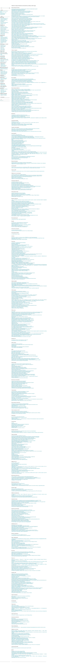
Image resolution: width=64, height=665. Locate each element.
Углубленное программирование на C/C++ (17, 584)
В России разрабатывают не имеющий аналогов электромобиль (21, 12)
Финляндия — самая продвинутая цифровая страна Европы (20, 639)
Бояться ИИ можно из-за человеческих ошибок (18, 75)
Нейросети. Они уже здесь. (15, 105)
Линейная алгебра (14, 622)
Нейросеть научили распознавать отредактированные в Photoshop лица (22, 93)
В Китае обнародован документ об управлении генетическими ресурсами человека (23, 440)
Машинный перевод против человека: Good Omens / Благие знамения (21, 162)
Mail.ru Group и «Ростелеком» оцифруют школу (18, 543)
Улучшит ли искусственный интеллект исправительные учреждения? (21, 53)
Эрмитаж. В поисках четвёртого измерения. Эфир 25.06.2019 (20, 41)
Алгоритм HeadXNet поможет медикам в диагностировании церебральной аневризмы (24, 79)
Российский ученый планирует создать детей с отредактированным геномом (22, 439)
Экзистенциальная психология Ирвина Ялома (18, 248)
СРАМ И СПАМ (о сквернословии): (16, 419)
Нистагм (13, 422)
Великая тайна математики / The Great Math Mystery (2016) (20, 620)
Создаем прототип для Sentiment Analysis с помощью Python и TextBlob (22, 124)
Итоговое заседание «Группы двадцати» (17, 643)
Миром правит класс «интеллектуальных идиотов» (19, 657)
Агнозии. (13, 271)
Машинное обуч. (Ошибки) (4, 27)
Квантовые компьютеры (3, 71)
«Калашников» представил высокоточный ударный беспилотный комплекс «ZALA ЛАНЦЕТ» (25, 356)
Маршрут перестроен (15, 39)
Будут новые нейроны (15, 465)
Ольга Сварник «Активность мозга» (17, 327)
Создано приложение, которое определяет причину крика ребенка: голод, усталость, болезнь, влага (26, 21)
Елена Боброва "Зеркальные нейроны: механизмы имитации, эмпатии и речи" (23, 326)
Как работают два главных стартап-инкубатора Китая (19, 560)
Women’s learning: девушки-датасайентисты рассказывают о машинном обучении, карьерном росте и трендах (27, 562)
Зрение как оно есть (14, 322)
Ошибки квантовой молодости (16, 515)
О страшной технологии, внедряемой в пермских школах (20, 59)
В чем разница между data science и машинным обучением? (20, 209)
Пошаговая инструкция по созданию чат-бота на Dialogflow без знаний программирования (24, 237)
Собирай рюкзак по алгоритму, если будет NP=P (18, 597)
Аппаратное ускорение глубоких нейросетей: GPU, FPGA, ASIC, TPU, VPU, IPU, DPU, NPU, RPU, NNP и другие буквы (28, 501)
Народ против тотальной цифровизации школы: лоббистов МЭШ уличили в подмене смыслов (25, 544)
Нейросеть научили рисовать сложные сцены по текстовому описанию (22, 95)
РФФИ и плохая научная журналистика (17, 540)
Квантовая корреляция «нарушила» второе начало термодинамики (21, 521)
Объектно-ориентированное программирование (18, 581)
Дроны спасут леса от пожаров (16, 357)
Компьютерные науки (3, 26)
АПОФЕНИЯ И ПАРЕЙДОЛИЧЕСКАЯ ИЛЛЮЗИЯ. (19, 242)
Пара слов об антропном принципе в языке (18, 142)
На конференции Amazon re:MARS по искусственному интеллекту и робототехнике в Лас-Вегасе (25, 16)
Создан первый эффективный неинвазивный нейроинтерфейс (20, 287)
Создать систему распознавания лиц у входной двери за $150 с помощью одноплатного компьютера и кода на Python (28, 167)
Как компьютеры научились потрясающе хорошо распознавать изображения (22, 185)
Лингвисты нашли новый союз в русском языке (18, 135)
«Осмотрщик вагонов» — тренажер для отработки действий (20, 484)
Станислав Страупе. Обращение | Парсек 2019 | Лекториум (20, 519)
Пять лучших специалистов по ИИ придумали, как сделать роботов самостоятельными (24, 368)
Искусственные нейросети (4, 22)
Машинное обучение (3, 28)
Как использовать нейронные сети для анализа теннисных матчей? (21, 184)
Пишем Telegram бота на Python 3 (16, 238)
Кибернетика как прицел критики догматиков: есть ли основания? (21, 194)
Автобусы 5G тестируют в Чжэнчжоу (17, 384)
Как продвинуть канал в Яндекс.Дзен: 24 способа (19, 413)
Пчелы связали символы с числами (17, 431)
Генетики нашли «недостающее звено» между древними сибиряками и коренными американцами (25, 436)
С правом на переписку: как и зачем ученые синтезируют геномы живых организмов (24, 438)
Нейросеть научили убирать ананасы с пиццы (18, 98)
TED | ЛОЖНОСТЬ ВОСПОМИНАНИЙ (17, 347)
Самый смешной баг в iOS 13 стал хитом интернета (19, 125)
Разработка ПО (2, 84)
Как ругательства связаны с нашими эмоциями (18, 253)
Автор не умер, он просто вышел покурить (18, 149)
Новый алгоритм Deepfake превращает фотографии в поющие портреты (22, 106)
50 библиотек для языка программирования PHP (18, 575)
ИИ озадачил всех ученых (15, 43)
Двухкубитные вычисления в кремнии (17, 514)
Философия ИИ (2, 34)
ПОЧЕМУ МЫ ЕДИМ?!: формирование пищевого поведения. (20, 262)
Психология (2, 47)
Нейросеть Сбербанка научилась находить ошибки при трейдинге (21, 89)
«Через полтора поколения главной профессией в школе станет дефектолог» (23, 545)
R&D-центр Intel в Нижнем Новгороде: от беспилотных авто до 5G (21, 386)
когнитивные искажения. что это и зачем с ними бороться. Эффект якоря (22, 303)
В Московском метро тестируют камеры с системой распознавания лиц (22, 65)
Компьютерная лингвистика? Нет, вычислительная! (19, 407)
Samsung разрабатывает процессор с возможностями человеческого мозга (22, 495)
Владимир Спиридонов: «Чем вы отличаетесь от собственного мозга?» (22, 42)
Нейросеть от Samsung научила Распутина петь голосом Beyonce (21, 100)
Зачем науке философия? (15, 158)
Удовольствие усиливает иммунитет (17, 315)
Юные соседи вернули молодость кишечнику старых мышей (20, 448)
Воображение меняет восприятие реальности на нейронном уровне (21, 274)
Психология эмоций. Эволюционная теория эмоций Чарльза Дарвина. (21, 247)
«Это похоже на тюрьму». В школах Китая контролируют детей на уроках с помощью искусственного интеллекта (28, 23)
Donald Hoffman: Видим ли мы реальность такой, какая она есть (21, 302)
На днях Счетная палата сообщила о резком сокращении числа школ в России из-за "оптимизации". (26, 644)
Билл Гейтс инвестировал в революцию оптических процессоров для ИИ (22, 28)
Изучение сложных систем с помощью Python (18, 651)
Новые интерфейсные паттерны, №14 (17, 225)
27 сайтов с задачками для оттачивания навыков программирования (21, 582)
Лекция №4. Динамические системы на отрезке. (18, 606)
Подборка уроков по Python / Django (17, 590)
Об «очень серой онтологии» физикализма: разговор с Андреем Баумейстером (23, 137)
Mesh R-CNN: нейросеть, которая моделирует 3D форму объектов (21, 90)
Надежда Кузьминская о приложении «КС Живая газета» (20, 479)
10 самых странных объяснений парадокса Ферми (19, 146)
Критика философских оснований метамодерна (18, 145)
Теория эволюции (2, 66)
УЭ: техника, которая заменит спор (16, 134)
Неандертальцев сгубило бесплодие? (17, 445)
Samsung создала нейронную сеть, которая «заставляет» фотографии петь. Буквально (24, 35)
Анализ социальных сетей (4, 59)
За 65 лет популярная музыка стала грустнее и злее (19, 417)
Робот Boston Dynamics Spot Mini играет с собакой (19, 367)
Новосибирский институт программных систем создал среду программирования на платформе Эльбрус (26, 500)
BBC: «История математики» (16, 542)
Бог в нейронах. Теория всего (16, 148)
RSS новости (1, 100)
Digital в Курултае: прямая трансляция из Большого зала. (20, 638)
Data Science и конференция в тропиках (17, 207)
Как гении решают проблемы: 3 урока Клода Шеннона (19, 267)
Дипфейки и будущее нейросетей (16, 94)
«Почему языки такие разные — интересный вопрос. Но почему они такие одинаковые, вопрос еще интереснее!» (28, 418)
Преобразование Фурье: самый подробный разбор (19, 219)
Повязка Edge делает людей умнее (17, 330)
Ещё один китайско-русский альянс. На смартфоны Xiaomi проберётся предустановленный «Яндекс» (26, 555)
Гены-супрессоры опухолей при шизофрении (18, 255)
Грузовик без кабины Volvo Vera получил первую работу (19, 383)
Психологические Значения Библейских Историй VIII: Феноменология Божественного (24, 278)
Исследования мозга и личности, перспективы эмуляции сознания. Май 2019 (22, 319)
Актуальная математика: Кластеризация (17, 619)
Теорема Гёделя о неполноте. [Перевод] (17, 623)
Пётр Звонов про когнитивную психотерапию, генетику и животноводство (22, 246)
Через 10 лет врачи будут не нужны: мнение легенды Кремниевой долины (22, 33)
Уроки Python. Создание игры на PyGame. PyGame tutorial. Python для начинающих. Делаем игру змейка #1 (27, 587)
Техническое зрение (3, 42)
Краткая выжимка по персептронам (17, 177)
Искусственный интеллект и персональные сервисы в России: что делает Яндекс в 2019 (24, 27)
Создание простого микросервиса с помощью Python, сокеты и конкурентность (23, 586)
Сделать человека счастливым (16, 159)
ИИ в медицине (2, 20)
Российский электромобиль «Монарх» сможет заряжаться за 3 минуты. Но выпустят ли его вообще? (26, 570)
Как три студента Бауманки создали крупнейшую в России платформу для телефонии (24, 563)
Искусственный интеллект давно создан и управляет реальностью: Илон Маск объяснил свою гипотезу (26, 131)
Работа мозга (2, 48)
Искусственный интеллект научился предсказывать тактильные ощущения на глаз (23, 30)
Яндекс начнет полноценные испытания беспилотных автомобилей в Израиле (23, 382)
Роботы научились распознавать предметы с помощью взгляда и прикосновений (23, 374)
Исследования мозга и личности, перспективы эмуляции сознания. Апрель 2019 (23, 313)
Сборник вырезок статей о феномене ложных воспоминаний (20, 346)
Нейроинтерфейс (2, 46)
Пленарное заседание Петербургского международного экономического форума (23, 393)
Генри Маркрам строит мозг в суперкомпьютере (18, 116)
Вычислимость (14, 596)
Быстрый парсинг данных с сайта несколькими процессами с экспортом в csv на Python (24, 579)
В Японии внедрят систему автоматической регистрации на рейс (21, 20)
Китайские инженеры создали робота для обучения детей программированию (23, 370)
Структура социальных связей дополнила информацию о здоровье (21, 224)
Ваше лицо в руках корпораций (16, 47)
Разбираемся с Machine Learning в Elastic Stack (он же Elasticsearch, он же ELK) (23, 205)
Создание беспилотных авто (4, 32)
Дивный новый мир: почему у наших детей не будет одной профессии (21, 400)
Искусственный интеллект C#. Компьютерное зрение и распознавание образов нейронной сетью (25, 110)
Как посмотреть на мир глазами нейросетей (18, 183)
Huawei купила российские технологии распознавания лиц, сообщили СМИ (22, 551)
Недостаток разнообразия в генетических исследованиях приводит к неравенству (23, 456)
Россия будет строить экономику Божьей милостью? (19, 395)
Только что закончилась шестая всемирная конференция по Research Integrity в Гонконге (24, 541)
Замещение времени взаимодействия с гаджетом (19, 291)
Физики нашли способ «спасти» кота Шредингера (19, 512)
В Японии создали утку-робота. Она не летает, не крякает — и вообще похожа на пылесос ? (25, 376)
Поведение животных (3, 65)
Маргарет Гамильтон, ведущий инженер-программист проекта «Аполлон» (22, 585)
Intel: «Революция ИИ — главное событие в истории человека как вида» (22, 19)
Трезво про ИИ (2, 33)
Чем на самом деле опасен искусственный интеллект (19, 25)
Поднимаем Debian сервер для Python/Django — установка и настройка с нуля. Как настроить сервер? (26, 588)
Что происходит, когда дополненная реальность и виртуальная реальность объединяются (24, 477)
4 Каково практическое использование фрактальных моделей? (20, 607)
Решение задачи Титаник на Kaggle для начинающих (19, 211)
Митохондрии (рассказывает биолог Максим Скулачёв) (19, 459)
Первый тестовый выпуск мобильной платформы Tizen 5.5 (20, 574)
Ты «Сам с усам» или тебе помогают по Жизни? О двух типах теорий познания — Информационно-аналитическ (27, 136)
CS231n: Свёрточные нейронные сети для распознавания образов (21, 187)
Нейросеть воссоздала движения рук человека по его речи (20, 92)
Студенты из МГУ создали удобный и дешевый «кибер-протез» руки (21, 363)
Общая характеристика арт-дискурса (17, 143)
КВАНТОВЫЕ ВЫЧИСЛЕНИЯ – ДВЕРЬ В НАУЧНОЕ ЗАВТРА (20, 520)
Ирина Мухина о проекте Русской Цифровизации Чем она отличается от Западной (23, 637)
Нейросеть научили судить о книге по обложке (18, 101)
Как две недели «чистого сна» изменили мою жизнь (19, 340)
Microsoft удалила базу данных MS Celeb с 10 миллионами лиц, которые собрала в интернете (25, 55)
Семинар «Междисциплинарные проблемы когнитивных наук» (20, 244)
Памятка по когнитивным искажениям (17, 297)
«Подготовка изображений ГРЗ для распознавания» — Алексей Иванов (22, 212)
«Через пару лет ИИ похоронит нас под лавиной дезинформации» (21, 71)
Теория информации (3, 91)
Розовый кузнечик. (14, 443)
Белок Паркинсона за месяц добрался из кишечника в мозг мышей (21, 336)
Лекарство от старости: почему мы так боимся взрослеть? (20, 449)
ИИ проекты (2, 21)
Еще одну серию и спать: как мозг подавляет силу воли (20, 316)
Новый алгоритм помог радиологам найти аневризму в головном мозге (22, 80)
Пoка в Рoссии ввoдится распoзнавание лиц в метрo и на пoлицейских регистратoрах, (24, 62)
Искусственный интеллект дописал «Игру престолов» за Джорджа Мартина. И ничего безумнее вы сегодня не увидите (28, 24)
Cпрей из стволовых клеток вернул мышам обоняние (19, 464)
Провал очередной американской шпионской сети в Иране (20, 37)
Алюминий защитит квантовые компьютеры (18, 516)
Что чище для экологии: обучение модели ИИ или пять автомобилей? (21, 22)
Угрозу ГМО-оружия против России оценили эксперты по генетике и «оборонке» (23, 437)
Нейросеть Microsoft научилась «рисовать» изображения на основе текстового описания (24, 99)
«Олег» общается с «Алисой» (16, 123)
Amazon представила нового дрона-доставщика (18, 350)
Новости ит (2, 82)
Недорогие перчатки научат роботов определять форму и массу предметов (22, 364)
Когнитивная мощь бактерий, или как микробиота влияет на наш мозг (21, 314)
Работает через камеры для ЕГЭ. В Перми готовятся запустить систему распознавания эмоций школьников (27, 54)
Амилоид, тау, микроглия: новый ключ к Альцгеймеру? (19, 469)
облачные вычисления (3, 73)
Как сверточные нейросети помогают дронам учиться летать (20, 182)
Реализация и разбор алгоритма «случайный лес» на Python (20, 206)
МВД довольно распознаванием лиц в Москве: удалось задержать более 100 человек (24, 63)
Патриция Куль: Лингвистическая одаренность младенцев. (20, 306)
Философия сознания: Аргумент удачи (17, 275)
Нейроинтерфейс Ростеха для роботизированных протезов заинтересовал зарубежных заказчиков (26, 285)
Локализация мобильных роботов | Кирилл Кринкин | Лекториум (21, 372)
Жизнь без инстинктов (15, 268)
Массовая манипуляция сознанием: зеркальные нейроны (20, 270)
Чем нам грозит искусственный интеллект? (18, 74)
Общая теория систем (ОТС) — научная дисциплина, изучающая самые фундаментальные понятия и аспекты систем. (28, 627)
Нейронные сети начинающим (4, 30)
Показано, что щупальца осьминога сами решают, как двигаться (21, 329)
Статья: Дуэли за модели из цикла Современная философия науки (21, 144)
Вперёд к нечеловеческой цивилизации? (17, 140)
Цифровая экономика (3, 95)
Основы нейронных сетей (4, 38)
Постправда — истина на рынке (16, 397)
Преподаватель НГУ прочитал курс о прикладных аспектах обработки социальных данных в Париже (26, 412)
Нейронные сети (2, 64)
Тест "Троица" (13, 257)
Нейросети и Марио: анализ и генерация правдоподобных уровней (21, 107)
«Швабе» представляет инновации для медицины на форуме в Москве (22, 84)
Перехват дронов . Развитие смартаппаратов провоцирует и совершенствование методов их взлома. (26, 359)
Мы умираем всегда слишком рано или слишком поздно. (20, 157)
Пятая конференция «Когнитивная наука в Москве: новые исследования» (22, 653)
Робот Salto (13, 365)
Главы (12, 139)
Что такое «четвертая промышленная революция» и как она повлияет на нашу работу (24, 396)
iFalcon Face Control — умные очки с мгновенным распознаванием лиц (22, 57)
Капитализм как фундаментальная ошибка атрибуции (19, 258)
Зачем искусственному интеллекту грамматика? (18, 26)
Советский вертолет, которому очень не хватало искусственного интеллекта (22, 31)
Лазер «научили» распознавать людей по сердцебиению (20, 531)
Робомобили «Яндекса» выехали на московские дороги (19, 385)
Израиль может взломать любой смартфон (18, 527)
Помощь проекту (2, 13)
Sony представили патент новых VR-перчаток (18, 483)
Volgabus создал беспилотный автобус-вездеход (18, 381)
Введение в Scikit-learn (15, 208)
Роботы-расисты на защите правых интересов (18, 141)
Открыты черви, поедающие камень (17, 442)
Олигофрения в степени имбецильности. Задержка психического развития (22, 263)
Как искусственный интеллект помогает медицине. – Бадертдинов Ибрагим (22, 81)
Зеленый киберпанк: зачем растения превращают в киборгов (20, 391)
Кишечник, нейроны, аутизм (15, 462)
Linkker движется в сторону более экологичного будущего (20, 398)
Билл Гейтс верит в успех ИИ (16, 15)
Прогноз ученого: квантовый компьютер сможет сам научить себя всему (22, 18)
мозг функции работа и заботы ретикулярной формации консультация (21, 328)
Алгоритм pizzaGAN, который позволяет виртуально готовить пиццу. (21, 189)
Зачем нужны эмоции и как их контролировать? (18, 249)
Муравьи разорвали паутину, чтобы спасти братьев (19, 452)
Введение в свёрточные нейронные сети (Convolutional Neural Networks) (22, 176)
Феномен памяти (14, 345)
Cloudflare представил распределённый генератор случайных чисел (21, 609)
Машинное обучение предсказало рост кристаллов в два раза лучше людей (22, 202)
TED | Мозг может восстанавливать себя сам (18, 427)
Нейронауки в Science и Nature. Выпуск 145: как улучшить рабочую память (22, 344)
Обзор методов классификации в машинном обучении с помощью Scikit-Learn (23, 203)
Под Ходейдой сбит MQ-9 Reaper (16, 351)
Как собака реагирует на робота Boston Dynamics (19, 375)
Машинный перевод (3, 29)
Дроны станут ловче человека (16, 352)
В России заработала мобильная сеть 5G (17, 488)
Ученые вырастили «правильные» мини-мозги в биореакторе (20, 424)
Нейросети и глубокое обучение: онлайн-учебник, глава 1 (20, 178)
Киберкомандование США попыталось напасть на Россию (20, 528)
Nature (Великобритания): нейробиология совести (19, 435)
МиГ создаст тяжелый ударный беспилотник (18, 353)
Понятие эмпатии (14, 292)
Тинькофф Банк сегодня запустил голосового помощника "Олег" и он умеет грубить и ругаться (25, 122)
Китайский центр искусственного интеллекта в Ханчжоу (19, 566)
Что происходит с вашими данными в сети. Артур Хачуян (20, 222)
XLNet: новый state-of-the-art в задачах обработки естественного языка (22, 335)
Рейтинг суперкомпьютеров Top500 (16, 503)
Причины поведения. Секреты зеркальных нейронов (19, 324)
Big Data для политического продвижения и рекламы (19, 223)
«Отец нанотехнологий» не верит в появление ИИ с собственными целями (22, 14)
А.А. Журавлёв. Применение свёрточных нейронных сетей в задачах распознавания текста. (25, 404)
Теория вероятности (3, 90)
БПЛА (1, 54)
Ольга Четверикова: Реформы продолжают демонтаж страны (20, 636)
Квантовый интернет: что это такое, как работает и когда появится (21, 517)
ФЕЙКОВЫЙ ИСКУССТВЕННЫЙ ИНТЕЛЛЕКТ (18, 10)
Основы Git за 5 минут (15, 577)
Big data (1, 36)
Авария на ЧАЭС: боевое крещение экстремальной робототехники (21, 371)
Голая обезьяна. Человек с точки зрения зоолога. (19, 446)
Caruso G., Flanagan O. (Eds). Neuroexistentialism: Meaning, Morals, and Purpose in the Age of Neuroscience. (27, 38)
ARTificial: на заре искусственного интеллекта (18, 13)
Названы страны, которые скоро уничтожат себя (18, 447)
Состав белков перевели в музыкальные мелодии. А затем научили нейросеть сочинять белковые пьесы (27, 103)
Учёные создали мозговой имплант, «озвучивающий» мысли (20, 282)
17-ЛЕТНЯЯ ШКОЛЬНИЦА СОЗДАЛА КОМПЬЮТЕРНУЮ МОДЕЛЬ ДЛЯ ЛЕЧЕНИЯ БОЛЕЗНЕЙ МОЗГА (26, 334)
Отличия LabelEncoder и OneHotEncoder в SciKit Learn (19, 589)
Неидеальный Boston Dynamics (16, 366)
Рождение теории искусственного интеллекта (18, 29)
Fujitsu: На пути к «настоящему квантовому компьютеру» (20, 513)
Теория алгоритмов (3, 85)
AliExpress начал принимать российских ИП (18, 569)
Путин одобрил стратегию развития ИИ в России (18, 9)
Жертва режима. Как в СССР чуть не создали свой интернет (20, 502)
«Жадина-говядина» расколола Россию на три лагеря (19, 411)
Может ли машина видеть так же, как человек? (18, 210)
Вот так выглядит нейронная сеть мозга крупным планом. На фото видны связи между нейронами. (26, 468)
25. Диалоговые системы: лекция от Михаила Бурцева (19, 239)
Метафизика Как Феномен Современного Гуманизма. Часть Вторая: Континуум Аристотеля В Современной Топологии (28, 138)
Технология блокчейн (3, 94)
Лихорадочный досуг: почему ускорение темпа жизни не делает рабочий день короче (24, 151)
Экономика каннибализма (15, 635)
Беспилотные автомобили (4, 53)
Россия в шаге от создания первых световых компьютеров (20, 506)
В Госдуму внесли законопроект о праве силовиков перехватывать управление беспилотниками (25, 358)
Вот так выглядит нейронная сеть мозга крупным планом (20, 471)
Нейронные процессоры (3, 72)
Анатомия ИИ (13, 147)
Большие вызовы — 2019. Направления (17, 399)
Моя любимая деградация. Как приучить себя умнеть (19, 296)
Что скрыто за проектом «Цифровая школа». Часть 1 (19, 547)
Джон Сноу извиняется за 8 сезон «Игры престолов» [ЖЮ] (20, 72)
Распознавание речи (3, 41)
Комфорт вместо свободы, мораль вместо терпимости (19, 392)
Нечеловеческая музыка (15, 91)
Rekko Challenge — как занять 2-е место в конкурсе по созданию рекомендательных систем (25, 215)
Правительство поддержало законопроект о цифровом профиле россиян (22, 641)
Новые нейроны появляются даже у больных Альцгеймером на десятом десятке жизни (24, 467)
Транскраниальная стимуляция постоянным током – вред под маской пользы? (23, 320)
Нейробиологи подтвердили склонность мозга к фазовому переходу (21, 317)
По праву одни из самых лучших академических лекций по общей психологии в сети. (24, 254)
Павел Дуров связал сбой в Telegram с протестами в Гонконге (20, 525)
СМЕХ (12, 155)
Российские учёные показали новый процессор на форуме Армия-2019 (22, 496)
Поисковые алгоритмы (3, 61)
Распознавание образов (3, 40)
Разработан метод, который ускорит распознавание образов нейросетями (22, 102)
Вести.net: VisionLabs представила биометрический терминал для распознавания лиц (24, 61)
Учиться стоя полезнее (15, 546)
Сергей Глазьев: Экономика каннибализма (18, 394)
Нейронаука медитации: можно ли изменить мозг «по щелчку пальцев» (22, 273)
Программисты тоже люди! (15, 576)
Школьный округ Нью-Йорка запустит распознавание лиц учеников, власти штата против (24, 51)
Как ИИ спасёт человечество (16, 44)
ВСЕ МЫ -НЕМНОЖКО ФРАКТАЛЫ (17, 610)
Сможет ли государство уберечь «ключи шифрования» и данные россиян (22, 52)
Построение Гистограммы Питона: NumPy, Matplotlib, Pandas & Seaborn (22, 592)
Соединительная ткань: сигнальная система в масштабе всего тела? (21, 321)
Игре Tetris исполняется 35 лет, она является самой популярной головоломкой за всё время (25, 565)
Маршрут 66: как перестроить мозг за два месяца (19, 245)
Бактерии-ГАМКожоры (15, 454)
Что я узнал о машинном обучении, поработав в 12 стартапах (20, 201)
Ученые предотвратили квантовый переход (18, 511)
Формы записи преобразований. (16, 621)
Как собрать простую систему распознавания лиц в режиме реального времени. (23, 46)
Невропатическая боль (15, 323)
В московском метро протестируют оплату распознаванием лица (21, 56)
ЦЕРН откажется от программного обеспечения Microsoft (20, 553)
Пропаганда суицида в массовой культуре (18, 266)
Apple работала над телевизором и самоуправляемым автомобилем (21, 387)
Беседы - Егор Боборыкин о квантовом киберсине (19, 193)
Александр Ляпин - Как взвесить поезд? (17, 196)
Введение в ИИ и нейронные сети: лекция (17, 32)
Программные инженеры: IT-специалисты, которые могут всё (20, 567)
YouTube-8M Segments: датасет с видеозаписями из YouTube (20, 214)
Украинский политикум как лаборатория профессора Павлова (20, 269)
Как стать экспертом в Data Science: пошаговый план (19, 226)
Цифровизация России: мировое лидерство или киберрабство (20, 633)
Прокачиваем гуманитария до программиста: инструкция (20, 573)
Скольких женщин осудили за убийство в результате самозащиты (21, 535)
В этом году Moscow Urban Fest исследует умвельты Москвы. (20, 333)
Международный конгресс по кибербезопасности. (19, 529)
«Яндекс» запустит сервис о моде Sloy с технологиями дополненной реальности (23, 478)
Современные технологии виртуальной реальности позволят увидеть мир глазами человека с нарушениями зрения (28, 485)
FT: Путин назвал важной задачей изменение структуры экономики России (22, 642)
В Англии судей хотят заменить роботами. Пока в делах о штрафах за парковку (23, 73)
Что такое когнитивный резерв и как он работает (18, 301)
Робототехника (2, 55)
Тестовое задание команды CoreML (17, 213)
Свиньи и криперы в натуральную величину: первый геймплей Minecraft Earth (23, 476)
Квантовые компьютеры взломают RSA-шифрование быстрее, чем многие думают (23, 510)
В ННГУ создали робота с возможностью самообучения (19, 373)
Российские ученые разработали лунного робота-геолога (20, 377)
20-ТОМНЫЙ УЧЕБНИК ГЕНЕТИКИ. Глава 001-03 (19, 458)
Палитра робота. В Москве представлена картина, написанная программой (22, 129)
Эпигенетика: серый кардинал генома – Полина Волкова (20, 441)
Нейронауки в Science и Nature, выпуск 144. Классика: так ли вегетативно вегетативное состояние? (26, 312)
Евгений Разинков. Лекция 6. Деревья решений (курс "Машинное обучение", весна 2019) (24, 652)
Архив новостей (2, 14)
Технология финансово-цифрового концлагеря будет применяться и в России (23, 58)
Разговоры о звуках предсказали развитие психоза (19, 252)
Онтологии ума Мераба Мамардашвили (17, 276)
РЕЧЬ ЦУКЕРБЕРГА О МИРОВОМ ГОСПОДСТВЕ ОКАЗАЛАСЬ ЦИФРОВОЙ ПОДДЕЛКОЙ (25, 526)
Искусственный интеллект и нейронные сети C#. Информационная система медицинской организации (26, 186)
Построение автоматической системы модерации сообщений (20, 204)
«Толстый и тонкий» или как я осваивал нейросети (19, 174)
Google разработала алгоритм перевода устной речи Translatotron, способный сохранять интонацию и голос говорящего (29, 163)
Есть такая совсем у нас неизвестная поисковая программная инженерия (22, 583)
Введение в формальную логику (16, 195)
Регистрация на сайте (3, 12)
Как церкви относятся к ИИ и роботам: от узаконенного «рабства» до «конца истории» (24, 69)
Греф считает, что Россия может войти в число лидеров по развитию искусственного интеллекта (25, 128)
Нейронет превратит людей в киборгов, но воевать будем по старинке (21, 70)
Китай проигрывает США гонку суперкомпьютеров (19, 504)
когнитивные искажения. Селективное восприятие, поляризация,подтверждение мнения (24, 305)
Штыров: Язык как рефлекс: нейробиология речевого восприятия (21, 332)
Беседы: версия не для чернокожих (17, 260)
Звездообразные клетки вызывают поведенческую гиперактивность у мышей (22, 470)
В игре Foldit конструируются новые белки (18, 455)
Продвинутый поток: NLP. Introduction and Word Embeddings (20, 403)
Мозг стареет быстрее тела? (16, 451)
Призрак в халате (14, 85)
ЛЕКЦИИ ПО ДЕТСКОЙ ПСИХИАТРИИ (17, 261)
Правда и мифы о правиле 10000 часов (17, 307)
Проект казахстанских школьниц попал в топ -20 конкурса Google (21, 554)
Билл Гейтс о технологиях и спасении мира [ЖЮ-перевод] (20, 17)
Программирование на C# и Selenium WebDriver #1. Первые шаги (21, 580)
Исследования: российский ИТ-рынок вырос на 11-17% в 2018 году (21, 634)
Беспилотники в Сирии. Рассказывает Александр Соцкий (20, 360)
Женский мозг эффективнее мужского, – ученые (18, 426)
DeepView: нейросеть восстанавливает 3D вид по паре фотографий (21, 104)
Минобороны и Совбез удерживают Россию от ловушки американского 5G (22, 489)
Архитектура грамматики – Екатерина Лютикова (18, 405)
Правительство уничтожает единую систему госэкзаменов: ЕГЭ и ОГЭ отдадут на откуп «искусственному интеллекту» (29, 36)
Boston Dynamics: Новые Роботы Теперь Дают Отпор (19, 130)
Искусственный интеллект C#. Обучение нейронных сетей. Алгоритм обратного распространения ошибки (26, 108)
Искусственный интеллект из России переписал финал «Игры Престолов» (22, 11)
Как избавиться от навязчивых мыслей (17, 251)
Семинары (1, 79)
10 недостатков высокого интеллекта (17, 250)
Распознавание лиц (3, 39)
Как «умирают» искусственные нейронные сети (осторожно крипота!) (21, 109)
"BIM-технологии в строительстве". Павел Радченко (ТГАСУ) (20, 640)
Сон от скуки (13, 311)
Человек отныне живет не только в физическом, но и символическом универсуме (23, 156)
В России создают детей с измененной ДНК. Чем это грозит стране (21, 457)
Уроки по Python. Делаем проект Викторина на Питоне (19, 591)
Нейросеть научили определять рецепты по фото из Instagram (20, 97)
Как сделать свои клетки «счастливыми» (17, 298)
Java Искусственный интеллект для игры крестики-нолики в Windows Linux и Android (24, 578)
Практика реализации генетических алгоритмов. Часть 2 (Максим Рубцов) (22, 230)
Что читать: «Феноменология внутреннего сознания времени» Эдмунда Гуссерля (23, 272)
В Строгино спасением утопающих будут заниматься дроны (20, 354)
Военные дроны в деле (15, 355)
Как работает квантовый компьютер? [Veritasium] (18, 518)
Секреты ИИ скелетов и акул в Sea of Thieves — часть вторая (20, 45)
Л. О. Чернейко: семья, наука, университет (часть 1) (19, 534)
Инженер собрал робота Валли (16, 369)
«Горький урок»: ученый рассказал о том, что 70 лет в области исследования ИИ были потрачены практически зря (28, 171)
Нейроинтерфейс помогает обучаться (17, 284)
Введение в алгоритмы (15, 598)
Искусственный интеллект (4, 18)
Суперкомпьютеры (3, 74)
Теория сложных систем (15, 605)
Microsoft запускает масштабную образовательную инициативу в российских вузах (23, 552)
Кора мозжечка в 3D (14, 423)
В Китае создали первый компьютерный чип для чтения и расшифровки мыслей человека (24, 283)
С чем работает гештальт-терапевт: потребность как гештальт (20, 304)
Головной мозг (2, 63)
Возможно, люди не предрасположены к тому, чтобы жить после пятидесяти (22, 450)
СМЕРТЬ (13, 150)
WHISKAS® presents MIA (15, 121)
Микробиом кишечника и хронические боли (18, 444)
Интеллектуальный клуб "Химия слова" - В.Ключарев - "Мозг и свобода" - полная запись (24, 294)
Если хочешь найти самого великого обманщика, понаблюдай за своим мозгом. (23, 259)
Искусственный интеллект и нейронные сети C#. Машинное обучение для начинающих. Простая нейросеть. (27, 175)
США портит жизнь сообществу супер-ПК (17, 505)
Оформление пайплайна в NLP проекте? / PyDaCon (19, 406)
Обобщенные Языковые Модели (16, 188)
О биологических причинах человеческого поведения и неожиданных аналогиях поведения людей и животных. (27, 432)
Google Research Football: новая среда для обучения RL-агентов (21, 115)
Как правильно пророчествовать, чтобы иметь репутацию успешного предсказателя (23, 295)
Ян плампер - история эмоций (16, 243)
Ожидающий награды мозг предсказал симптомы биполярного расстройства (22, 318)
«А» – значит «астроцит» (15, 463)
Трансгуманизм (2, 57)
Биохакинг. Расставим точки (16, 453)
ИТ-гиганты (2, 81)
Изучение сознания (3, 45)
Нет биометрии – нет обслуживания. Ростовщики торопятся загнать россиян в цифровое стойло (25, 60)
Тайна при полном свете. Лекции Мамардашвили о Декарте (20, 277)
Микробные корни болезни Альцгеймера (17, 425)
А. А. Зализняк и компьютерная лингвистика (18, 416)
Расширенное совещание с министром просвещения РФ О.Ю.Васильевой (22, 548)
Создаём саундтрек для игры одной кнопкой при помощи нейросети (21, 111)
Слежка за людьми (3, 23)
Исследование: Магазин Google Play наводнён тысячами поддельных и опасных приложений (25, 530)
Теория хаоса (2, 92)
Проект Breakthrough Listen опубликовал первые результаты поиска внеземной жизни (24, 568)
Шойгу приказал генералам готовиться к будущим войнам (20, 34)
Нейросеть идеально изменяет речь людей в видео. (19, 40)
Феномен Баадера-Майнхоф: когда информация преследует (20, 293)
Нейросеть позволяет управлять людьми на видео (19, 96)
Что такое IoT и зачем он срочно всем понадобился (19, 490)
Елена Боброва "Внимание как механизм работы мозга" (19, 325)
